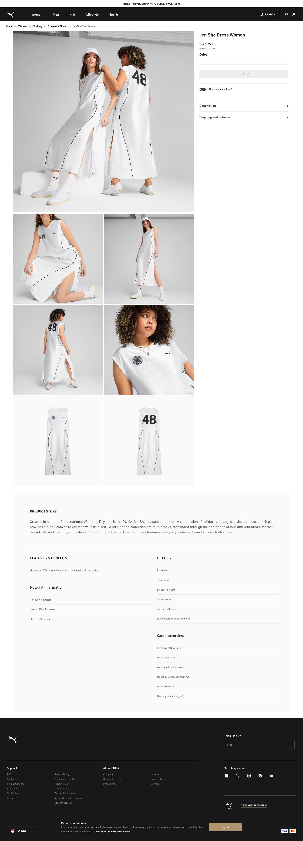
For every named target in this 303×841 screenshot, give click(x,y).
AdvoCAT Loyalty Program (68, 797)
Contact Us (13, 779)
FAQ (9, 774)
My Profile (12, 793)
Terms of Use (62, 788)
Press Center (110, 783)
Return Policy (62, 774)
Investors (156, 774)
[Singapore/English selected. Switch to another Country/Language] (26, 831)
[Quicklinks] (294, 14)
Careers (155, 783)
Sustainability (158, 779)
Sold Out (243, 74)
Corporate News (112, 779)
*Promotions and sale (66, 779)
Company (108, 774)
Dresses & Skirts (57, 26)
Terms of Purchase (65, 793)
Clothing (37, 26)
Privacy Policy (62, 783)
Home (9, 26)
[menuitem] (37, 14)
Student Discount (64, 802)
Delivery (11, 797)
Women (22, 26)
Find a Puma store (17, 783)
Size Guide (12, 788)
